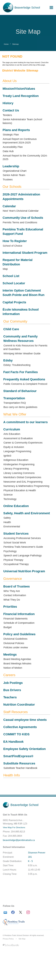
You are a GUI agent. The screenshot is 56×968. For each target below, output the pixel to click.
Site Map (22, 939)
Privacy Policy (8, 939)
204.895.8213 (18, 831)
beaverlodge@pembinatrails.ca (19, 840)
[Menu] (51, 7)
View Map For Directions (14, 827)
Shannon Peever (36, 852)
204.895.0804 (15, 836)
